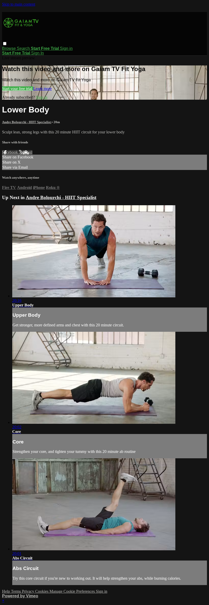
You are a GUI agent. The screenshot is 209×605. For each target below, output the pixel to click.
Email (27, 152)
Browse (9, 48)
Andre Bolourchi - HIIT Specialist (26, 122)
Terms (16, 591)
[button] (4, 43)
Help (6, 591)
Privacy (28, 591)
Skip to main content (18, 4)
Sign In (37, 53)
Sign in (66, 48)
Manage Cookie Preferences (72, 591)
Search (24, 48)
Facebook (10, 152)
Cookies (42, 591)
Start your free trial (17, 88)
